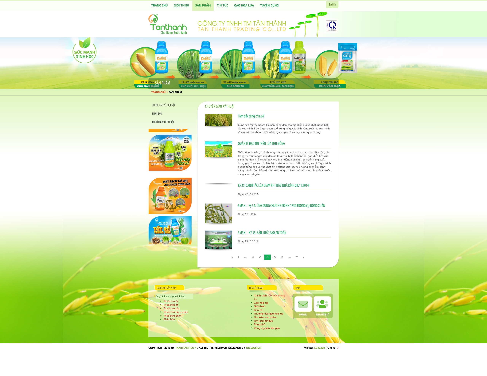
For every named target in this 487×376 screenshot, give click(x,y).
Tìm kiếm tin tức (263, 321)
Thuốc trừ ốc (171, 301)
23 (253, 257)
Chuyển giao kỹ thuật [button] (163, 122)
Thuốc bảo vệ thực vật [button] (163, 105)
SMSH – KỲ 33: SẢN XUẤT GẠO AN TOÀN (262, 233)
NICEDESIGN (253, 348)
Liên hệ (258, 310)
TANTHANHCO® (186, 348)
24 (260, 257)
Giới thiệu (181, 5)
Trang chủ (159, 5)
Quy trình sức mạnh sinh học (170, 296)
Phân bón (169, 319)
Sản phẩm (203, 5)
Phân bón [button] (157, 113)
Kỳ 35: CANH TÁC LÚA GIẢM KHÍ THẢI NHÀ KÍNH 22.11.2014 (273, 186)
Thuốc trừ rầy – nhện (176, 312)
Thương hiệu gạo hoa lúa (268, 313)
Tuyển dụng (269, 5)
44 (297, 257)
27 (282, 257)
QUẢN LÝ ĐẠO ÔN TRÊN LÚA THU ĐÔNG (261, 144)
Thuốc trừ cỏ (171, 305)
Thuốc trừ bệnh (172, 315)
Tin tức (222, 5)
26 (275, 257)
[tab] (170, 105)
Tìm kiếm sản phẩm (265, 317)
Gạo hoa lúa (244, 5)
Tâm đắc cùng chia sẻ (251, 116)
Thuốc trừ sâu (172, 308)
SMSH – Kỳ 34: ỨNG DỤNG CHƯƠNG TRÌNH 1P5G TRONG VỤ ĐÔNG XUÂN (281, 206)
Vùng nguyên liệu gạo (267, 328)
